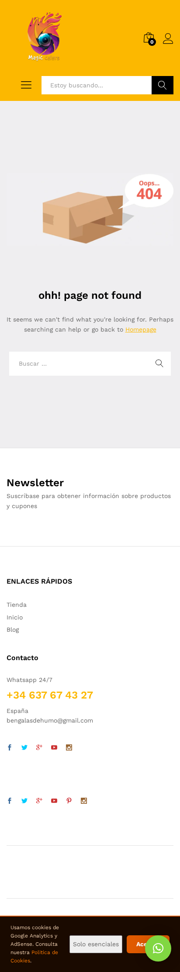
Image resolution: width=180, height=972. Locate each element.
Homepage (140, 329)
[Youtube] (54, 748)
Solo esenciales (96, 944)
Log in (168, 44)
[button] (158, 948)
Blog (13, 629)
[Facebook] (9, 748)
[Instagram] (69, 748)
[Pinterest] (69, 801)
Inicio (15, 617)
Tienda (17, 604)
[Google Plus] (39, 748)
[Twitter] (24, 748)
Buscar (162, 85)
